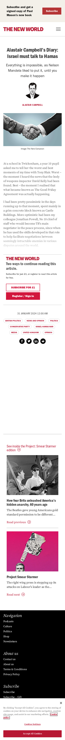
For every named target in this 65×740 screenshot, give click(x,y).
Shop (6, 636)
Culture (7, 626)
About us (8, 664)
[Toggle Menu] (58, 29)
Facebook (22, 341)
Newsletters (10, 641)
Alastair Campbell (32, 104)
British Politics (13, 321)
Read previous (16, 522)
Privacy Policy (11, 674)
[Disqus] (32, 391)
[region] (32, 719)
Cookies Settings (32, 724)
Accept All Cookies (32, 733)
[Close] (61, 703)
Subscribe (52, 11)
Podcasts (8, 621)
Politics (54, 321)
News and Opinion (35, 321)
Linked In (36, 341)
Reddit (43, 341)
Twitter (29, 341)
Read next (13, 595)
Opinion (48, 332)
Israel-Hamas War (44, 326)
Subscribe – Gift (12, 697)
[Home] (23, 29)
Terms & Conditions (15, 669)
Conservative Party (20, 326)
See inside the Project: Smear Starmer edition (31, 448)
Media (14, 332)
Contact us (9, 659)
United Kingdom (31, 332)
